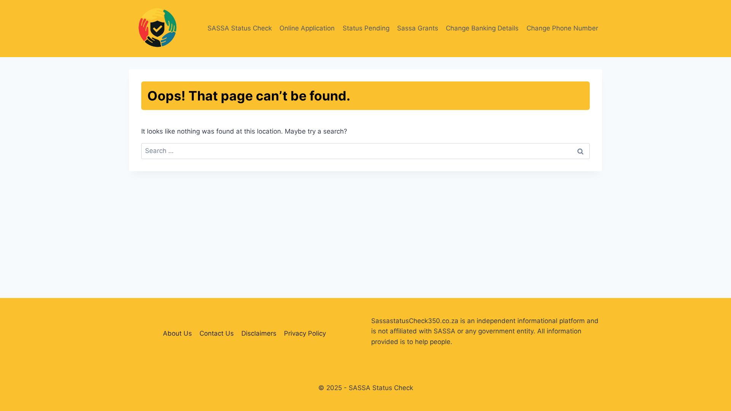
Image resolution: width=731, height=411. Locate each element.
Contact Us (217, 333)
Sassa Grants (417, 28)
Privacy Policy (305, 333)
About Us (177, 333)
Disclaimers (258, 333)
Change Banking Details (482, 28)
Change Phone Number (562, 28)
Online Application (307, 28)
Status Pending (366, 28)
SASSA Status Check (239, 28)
